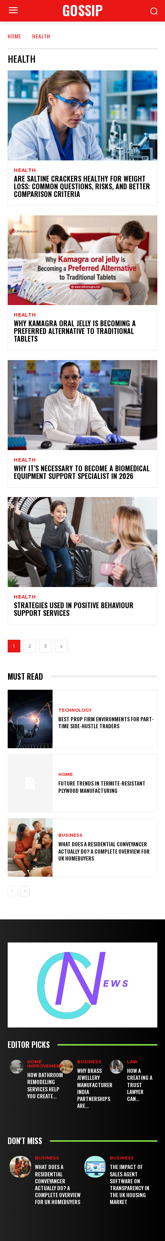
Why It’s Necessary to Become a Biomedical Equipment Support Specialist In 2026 (82, 472)
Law (132, 1062)
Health (25, 170)
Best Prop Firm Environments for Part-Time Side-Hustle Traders (106, 722)
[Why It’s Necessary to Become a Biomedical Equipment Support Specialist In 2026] (82, 405)
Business (70, 835)
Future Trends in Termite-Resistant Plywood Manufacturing (101, 786)
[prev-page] (12, 891)
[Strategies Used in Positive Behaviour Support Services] (82, 542)
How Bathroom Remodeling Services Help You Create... (45, 1085)
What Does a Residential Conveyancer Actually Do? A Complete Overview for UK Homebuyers (104, 851)
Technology (75, 710)
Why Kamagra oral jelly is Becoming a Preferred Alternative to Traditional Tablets (75, 331)
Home (14, 36)
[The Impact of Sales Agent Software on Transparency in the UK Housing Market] (95, 1167)
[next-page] (61, 646)
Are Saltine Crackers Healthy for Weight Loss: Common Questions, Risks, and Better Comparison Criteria (82, 186)
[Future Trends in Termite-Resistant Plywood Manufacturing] (30, 783)
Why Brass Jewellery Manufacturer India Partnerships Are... (94, 1087)
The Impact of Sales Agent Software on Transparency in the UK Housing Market (129, 1184)
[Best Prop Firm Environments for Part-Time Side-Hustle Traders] (30, 719)
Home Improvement (45, 1064)
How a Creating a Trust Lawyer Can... (139, 1084)
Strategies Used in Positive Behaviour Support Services (74, 609)
